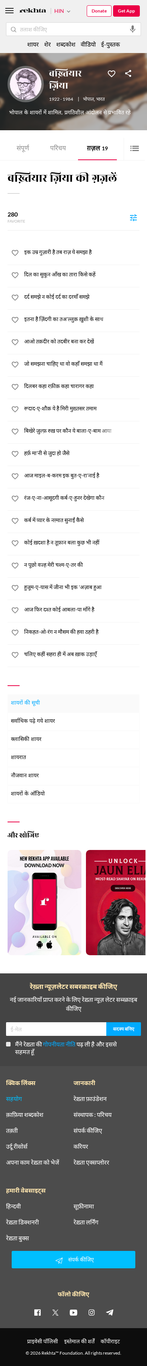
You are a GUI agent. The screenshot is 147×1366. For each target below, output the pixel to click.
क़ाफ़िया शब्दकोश (24, 1115)
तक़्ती (12, 1130)
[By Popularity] (133, 217)
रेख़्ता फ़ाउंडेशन (90, 1099)
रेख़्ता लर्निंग (86, 1222)
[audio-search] (133, 29)
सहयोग (14, 1099)
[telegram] (110, 1312)
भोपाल (88, 99)
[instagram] (92, 1312)
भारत (100, 99)
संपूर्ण (23, 148)
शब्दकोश (65, 44)
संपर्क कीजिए (88, 1130)
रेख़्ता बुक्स (17, 1238)
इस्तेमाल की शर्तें (79, 1341)
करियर (81, 1146)
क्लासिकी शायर (26, 739)
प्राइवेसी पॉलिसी (42, 1341)
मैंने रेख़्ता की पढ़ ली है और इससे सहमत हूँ (66, 1047)
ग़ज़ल (97, 148)
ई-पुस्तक (110, 44)
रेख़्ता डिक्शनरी (22, 1222)
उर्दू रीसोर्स (17, 1146)
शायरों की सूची (25, 703)
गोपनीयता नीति (59, 1044)
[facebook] (37, 1312)
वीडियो (88, 44)
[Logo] (32, 11)
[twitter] (55, 1312)
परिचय (58, 148)
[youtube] (73, 1312)
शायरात (18, 757)
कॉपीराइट (110, 1341)
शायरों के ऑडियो (28, 794)
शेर (47, 44)
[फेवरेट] (111, 73)
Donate (99, 11)
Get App (126, 11)
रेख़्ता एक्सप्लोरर (91, 1162)
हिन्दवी (13, 1206)
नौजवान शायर (25, 776)
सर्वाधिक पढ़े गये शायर (33, 721)
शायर (33, 44)
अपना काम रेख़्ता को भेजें (32, 1162)
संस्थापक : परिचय (93, 1115)
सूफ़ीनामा (84, 1206)
